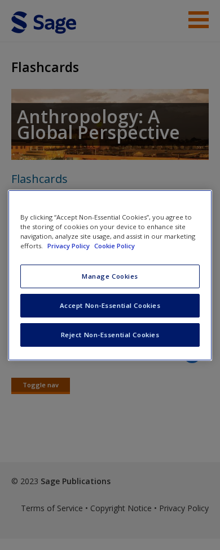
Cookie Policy (114, 246)
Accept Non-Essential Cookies (110, 305)
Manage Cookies (110, 276)
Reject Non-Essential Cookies (110, 334)
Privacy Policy (69, 246)
